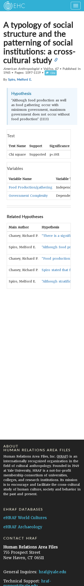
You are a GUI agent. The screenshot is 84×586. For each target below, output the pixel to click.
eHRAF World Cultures (25, 517)
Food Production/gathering (30, 187)
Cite (52, 73)
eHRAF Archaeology (22, 526)
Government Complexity (28, 196)
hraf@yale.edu (52, 571)
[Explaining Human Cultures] (13, 5)
